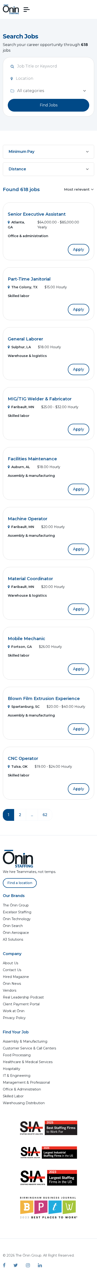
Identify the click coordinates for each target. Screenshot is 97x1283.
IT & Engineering (16, 1075)
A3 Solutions (13, 939)
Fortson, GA (21, 647)
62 (45, 815)
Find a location (19, 883)
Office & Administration (22, 1089)
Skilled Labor (13, 1096)
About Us (10, 963)
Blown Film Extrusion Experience (44, 698)
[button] (27, 9)
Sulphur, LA (21, 347)
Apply (78, 249)
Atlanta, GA (16, 224)
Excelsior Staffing (17, 912)
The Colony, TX (24, 287)
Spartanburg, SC (25, 706)
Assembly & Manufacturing (25, 1041)
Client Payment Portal (21, 1004)
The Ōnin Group (16, 905)
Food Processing (17, 1055)
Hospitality (11, 1069)
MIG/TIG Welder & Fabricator (40, 399)
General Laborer (25, 339)
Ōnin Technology (17, 919)
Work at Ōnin (13, 1011)
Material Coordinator (30, 578)
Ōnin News (12, 983)
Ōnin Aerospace (16, 933)
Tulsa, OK (19, 766)
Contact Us (12, 970)
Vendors (9, 990)
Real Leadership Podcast (23, 997)
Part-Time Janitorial (29, 279)
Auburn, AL (20, 467)
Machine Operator (27, 518)
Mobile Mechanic (26, 638)
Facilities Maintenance (32, 458)
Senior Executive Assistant (37, 214)
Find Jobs (48, 105)
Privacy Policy (14, 1018)
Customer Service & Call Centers (29, 1048)
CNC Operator (23, 758)
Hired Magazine (16, 977)
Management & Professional (26, 1082)
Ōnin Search (13, 926)
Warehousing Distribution (24, 1103)
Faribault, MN (22, 407)
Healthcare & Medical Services (28, 1062)
